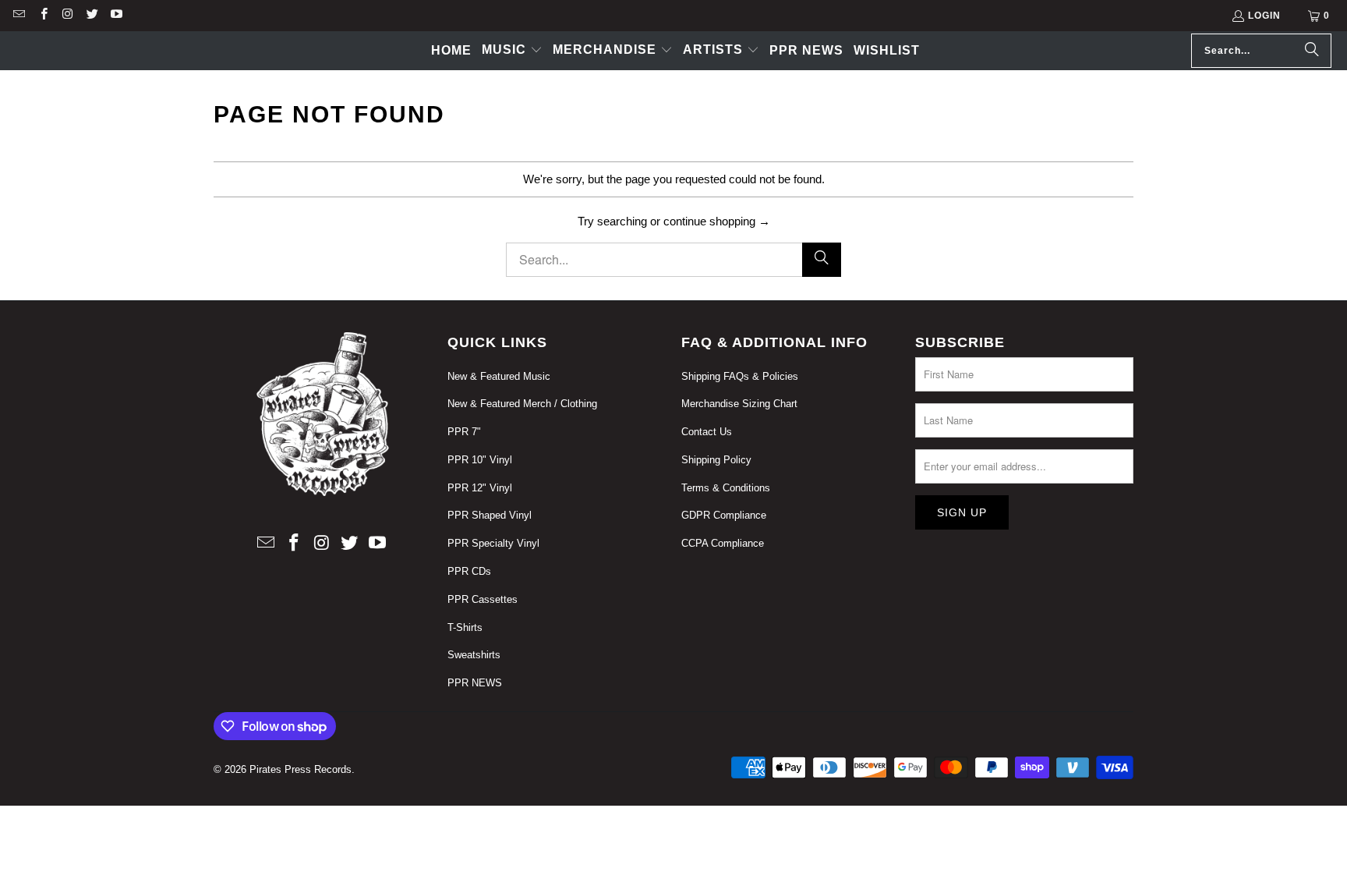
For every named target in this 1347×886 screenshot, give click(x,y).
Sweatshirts (473, 655)
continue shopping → (716, 221)
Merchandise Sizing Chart (739, 403)
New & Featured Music (498, 376)
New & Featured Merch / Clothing (522, 403)
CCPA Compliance (722, 543)
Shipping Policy (716, 460)
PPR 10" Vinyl (479, 460)
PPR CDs (469, 571)
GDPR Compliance (723, 515)
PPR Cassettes (482, 599)
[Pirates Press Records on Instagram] (67, 15)
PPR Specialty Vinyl (493, 543)
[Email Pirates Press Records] (18, 15)
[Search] (1311, 51)
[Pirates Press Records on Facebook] (42, 15)
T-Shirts (465, 627)
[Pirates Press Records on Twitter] (91, 15)
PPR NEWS (474, 683)
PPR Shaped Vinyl (489, 515)
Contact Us (706, 432)
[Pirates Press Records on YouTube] (115, 15)
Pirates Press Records (300, 769)
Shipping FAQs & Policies (739, 376)
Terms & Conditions (725, 488)
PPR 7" (464, 432)
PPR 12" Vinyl (479, 488)
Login (1264, 15)
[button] (512, 50)
